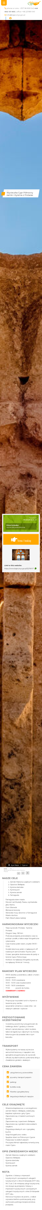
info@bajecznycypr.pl (16, 15)
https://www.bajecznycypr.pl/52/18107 (19, 569)
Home (5, 868)
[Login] (10, 18)
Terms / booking (24, 540)
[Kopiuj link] (35, 568)
